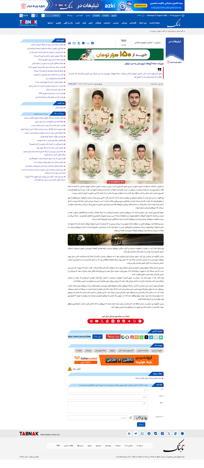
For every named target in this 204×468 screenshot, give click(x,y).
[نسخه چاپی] (161, 337)
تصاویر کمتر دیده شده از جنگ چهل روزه (50, 148)
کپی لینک (97, 336)
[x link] (102, 321)
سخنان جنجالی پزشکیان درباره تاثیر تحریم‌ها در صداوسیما (45, 166)
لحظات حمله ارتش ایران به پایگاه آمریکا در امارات (47, 45)
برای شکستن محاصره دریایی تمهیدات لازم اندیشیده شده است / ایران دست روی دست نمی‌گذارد (43, 171)
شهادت (79, 350)
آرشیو (88, 15)
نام (162, 389)
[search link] (43, 15)
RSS (58, 445)
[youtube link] (96, 321)
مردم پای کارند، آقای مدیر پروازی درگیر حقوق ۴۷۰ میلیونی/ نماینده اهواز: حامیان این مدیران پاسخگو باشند (45, 178)
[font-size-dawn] (83, 43)
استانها (50, 23)
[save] (79, 43)
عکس (77, 23)
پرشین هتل (60, 107)
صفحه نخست (154, 23)
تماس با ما (129, 445)
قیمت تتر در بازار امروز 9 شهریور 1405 (51, 93)
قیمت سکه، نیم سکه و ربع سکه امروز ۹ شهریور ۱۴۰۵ (46, 67)
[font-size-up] (92, 43)
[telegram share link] (151, 337)
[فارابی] (116, 54)
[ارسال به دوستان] (156, 337)
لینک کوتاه (114, 336)
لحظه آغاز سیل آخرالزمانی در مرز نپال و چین (49, 122)
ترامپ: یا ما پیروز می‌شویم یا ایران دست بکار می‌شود (46, 86)
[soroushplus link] (118, 321)
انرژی (91, 23)
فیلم (84, 23)
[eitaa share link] (136, 337)
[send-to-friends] (74, 43)
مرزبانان (88, 350)
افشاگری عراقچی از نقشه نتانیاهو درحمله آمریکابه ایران (45, 48)
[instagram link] (113, 321)
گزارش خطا (76, 369)
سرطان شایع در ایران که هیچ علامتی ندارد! (50, 82)
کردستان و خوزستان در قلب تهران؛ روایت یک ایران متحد (161, 31)
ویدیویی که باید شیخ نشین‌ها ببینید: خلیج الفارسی (46, 158)
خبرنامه (117, 445)
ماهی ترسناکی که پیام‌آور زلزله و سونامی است (49, 162)
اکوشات (105, 15)
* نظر (161, 402)
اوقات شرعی (68, 445)
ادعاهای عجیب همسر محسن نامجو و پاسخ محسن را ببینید (44, 133)
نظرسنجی (79, 15)
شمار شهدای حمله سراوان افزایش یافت (148, 378)
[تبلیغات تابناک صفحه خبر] (175, 52)
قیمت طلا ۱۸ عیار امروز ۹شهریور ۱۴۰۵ (51, 60)
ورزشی (124, 23)
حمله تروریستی (100, 350)
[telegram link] (129, 321)
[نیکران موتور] (116, 240)
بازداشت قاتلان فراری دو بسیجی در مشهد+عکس (48, 63)
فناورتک (96, 15)
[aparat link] (91, 321)
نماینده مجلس (142, 350)
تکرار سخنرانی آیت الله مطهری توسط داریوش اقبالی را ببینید (44, 118)
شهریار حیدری (157, 350)
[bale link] (123, 321)
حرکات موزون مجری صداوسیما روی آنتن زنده (49, 56)
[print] (69, 43)
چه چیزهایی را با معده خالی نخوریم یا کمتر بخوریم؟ (46, 144)
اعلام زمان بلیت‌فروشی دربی (55, 78)
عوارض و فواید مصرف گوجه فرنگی (52, 137)
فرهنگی (98, 23)
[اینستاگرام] (132, 337)
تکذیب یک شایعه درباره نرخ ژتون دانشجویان (49, 75)
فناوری (58, 23)
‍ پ (87, 43)
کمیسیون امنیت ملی (126, 350)
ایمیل (161, 396)
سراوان (112, 350)
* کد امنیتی (159, 416)
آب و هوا (80, 445)
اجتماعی (107, 23)
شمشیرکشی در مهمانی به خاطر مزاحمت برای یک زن (46, 52)
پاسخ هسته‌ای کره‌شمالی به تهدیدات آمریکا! (49, 71)
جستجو (98, 445)
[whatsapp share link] (141, 337)
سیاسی (116, 23)
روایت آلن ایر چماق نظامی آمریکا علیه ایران (49, 97)
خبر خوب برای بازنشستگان (55, 90)
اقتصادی (133, 23)
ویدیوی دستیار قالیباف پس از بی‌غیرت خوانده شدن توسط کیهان (42, 129)
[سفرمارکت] (115, 360)
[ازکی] (143, 5)
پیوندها (70, 15)
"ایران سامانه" (23, 457)
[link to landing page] (174, 23)
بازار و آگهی (68, 23)
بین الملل (143, 23)
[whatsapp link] (134, 321)
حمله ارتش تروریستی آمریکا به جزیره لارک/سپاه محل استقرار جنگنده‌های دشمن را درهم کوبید (44, 153)
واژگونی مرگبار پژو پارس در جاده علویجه (50, 140)
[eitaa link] (107, 321)
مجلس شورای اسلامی (143, 42)
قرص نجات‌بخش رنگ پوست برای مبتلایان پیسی (47, 125)
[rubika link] (140, 321)
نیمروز (114, 15)
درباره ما (140, 445)
